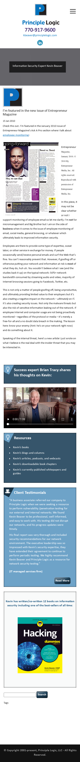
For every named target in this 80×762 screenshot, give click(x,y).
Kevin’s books (21, 447)
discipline (31, 715)
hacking (8, 717)
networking (71, 722)
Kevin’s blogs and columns (28, 452)
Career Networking (41, 708)
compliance (21, 712)
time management (42, 731)
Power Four (53, 724)
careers (53, 707)
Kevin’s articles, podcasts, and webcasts (36, 458)
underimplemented (59, 731)
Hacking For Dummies (27, 717)
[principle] (41, 24)
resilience (8, 728)
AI (5, 707)
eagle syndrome (42, 715)
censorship (62, 708)
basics (19, 707)
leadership (46, 721)
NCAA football (59, 722)
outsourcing (9, 724)
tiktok (32, 731)
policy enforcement (40, 724)
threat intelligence (21, 731)
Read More (62, 580)
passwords (19, 724)
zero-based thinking (30, 738)
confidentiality (33, 712)
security (15, 728)
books (30, 707)
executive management (58, 715)
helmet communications (54, 718)
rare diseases (64, 724)
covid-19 (45, 711)
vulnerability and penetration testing (35, 734)
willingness (17, 738)
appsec (10, 708)
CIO (14, 712)
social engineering (56, 727)
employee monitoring (16, 135)
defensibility (20, 714)
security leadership (33, 727)
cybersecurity (58, 711)
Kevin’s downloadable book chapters (35, 464)
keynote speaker (27, 721)
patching (27, 724)
